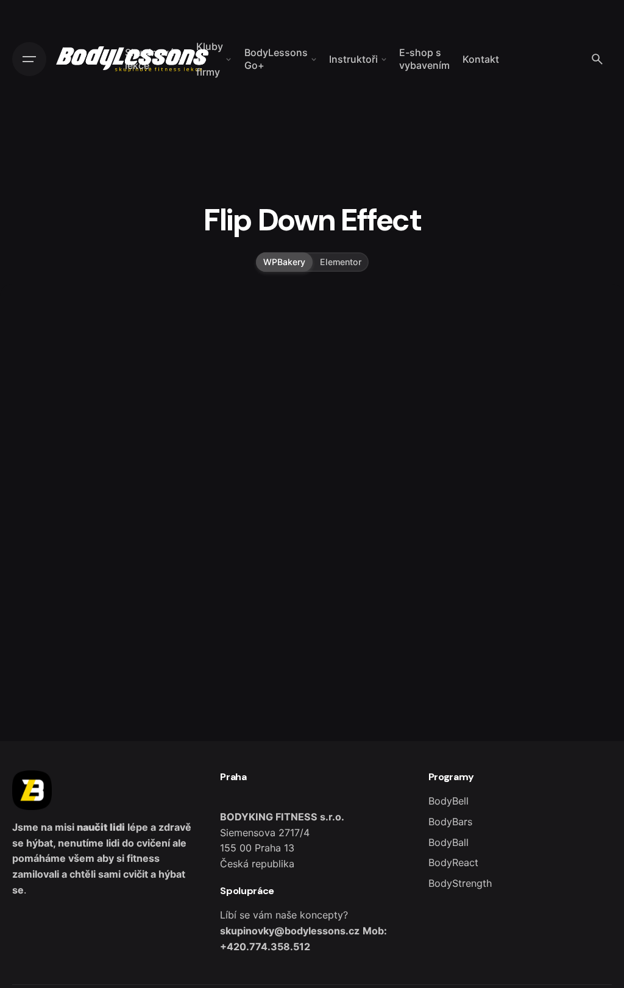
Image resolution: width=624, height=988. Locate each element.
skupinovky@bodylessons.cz (290, 931)
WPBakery (284, 262)
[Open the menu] (29, 59)
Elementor (340, 262)
